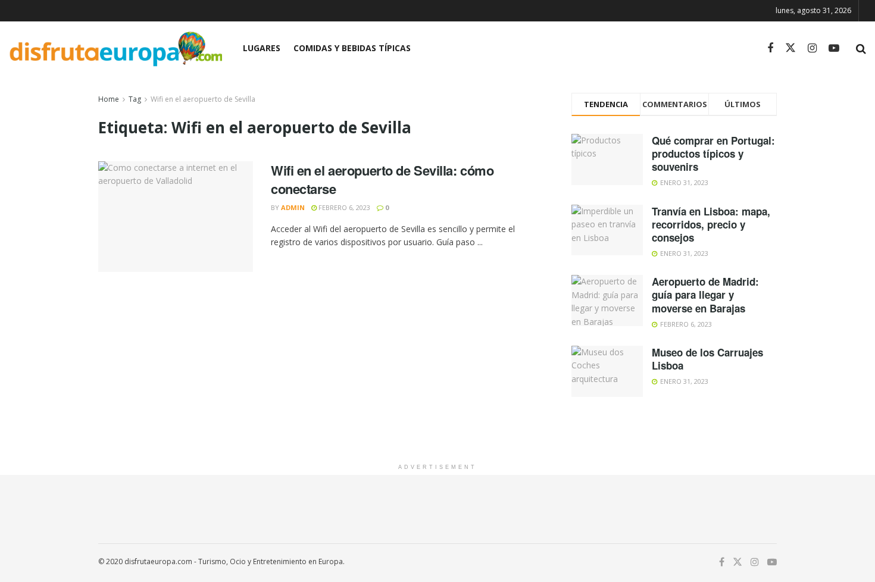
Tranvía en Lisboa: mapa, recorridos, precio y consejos (711, 224)
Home (108, 99)
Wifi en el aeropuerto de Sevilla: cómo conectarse (382, 179)
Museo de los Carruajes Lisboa (707, 359)
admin (293, 207)
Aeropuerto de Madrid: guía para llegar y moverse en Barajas (705, 294)
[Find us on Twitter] (790, 48)
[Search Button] (861, 48)
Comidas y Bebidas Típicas (352, 48)
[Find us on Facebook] (770, 48)
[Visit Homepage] (115, 48)
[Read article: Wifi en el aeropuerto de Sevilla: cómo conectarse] (175, 216)
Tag (135, 99)
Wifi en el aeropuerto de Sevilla (203, 99)
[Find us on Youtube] (834, 48)
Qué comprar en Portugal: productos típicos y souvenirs (713, 153)
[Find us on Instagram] (812, 48)
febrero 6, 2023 (343, 207)
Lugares (261, 48)
